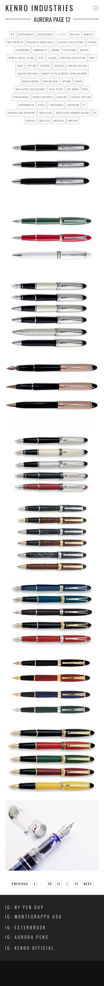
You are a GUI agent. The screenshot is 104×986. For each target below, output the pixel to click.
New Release (50, 81)
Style (41, 105)
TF (84, 105)
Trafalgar (45, 113)
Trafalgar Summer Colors (72, 113)
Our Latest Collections (30, 89)
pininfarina (21, 97)
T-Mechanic (56, 105)
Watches (58, 120)
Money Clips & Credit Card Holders (64, 73)
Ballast (75, 34)
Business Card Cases (40, 42)
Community (40, 50)
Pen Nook (72, 89)
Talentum (73, 105)
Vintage (30, 120)
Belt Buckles (15, 42)
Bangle (88, 34)
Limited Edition (77, 66)
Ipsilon (31, 66)
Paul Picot (56, 89)
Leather (45, 66)
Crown (55, 50)
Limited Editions (27, 73)
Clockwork (22, 50)
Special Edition (81, 97)
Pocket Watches (43, 97)
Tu (94, 113)
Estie (41, 58)
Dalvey (84, 50)
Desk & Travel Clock (21, 58)
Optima (66, 81)
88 (12, 34)
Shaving (62, 97)
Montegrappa (30, 81)
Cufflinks (69, 50)
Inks (92, 58)
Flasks (52, 58)
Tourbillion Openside (21, 113)
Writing (73, 120)
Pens (85, 89)
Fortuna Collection (73, 58)
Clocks (92, 42)
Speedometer (26, 105)
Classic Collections (71, 42)
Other (78, 81)
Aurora (61, 34)
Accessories (26, 34)
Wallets (44, 120)
